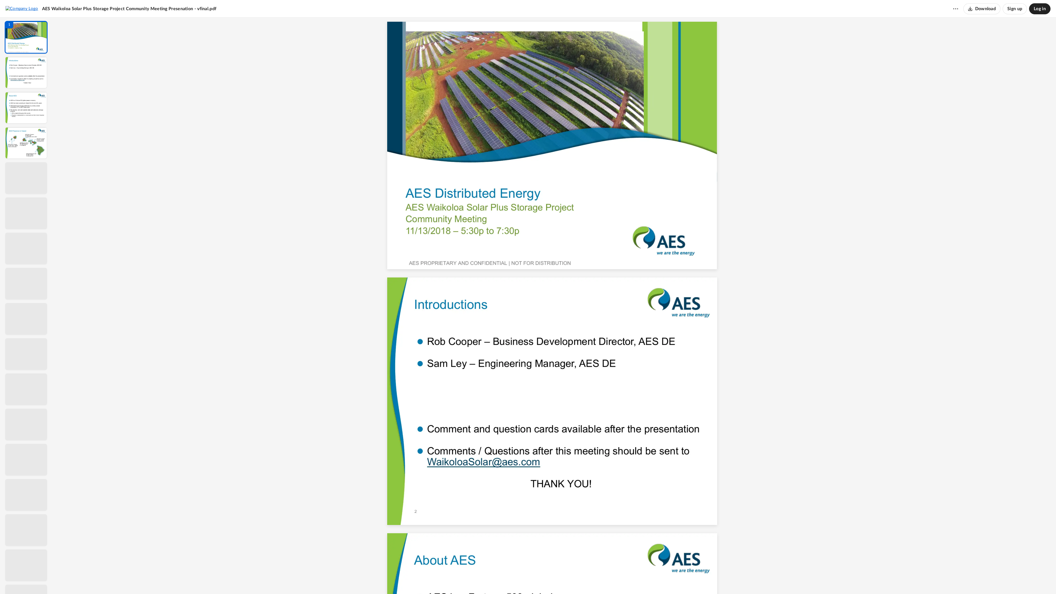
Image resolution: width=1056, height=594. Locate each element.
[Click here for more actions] (955, 8)
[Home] (22, 8)
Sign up (1014, 9)
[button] (26, 37)
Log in (1040, 9)
